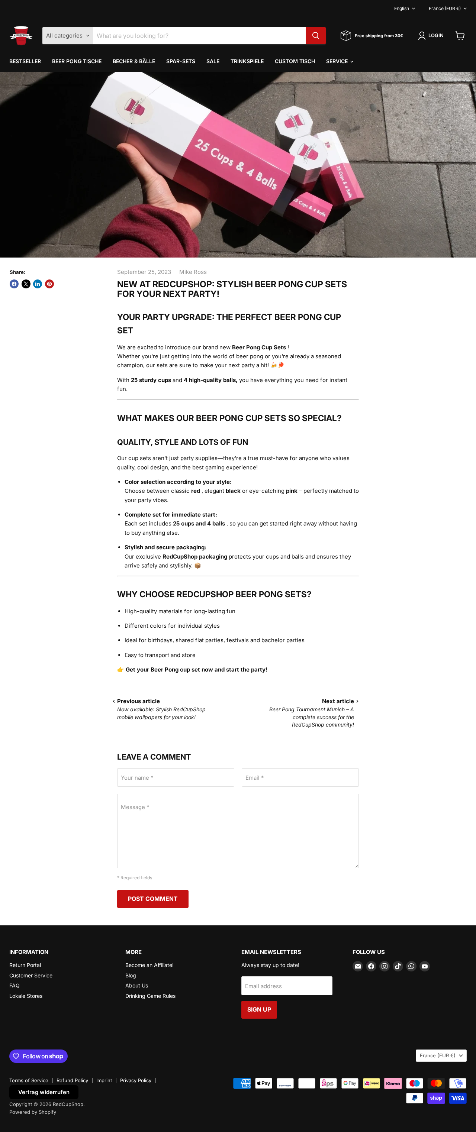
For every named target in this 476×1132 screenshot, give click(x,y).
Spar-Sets (180, 61)
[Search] (316, 35)
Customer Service (30, 975)
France (445, 8)
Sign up (259, 1009)
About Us (136, 985)
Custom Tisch (295, 61)
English (401, 8)
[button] (432, 35)
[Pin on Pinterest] (49, 283)
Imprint (104, 1080)
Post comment (153, 898)
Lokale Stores (25, 996)
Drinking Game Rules (150, 996)
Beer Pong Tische (77, 61)
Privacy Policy (135, 1080)
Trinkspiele (247, 61)
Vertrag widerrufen (44, 1092)
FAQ (14, 985)
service (337, 61)
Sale (212, 61)
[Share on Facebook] (14, 283)
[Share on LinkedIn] (37, 283)
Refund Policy (72, 1080)
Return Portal (25, 965)
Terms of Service (28, 1080)
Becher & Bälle (134, 61)
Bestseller (25, 61)
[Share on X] (26, 283)
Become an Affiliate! (149, 965)
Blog (130, 975)
